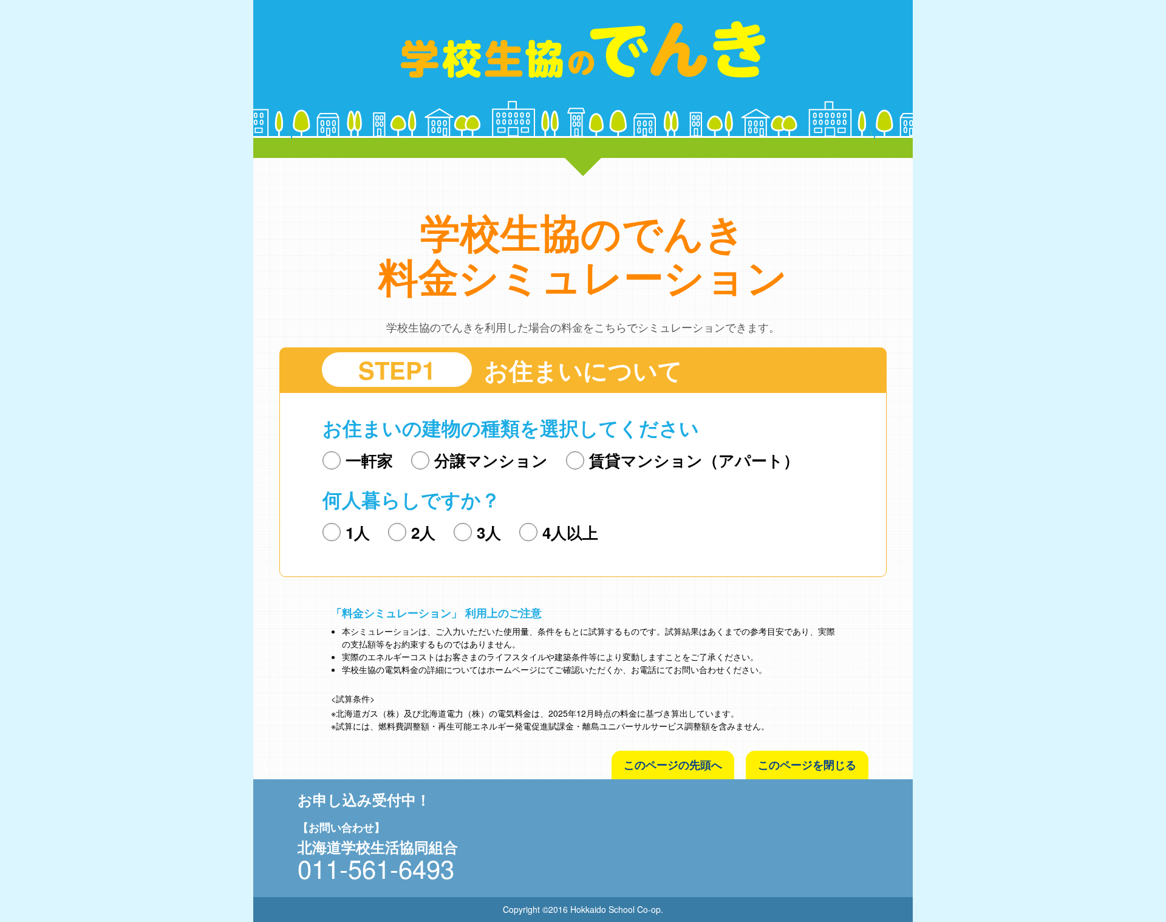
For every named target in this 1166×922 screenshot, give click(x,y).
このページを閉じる (807, 765)
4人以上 (570, 532)
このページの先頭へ (673, 765)
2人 (423, 532)
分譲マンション (491, 460)
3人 (489, 532)
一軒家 (369, 460)
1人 (358, 532)
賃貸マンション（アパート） (694, 460)
